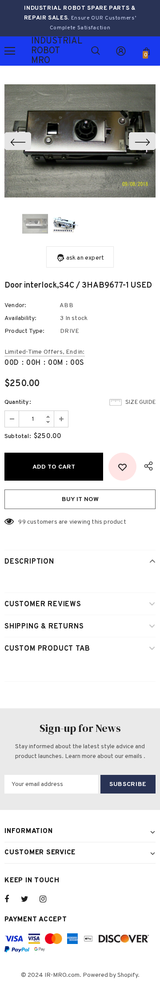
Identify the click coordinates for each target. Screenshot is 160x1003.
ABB (66, 305)
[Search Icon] (95, 51)
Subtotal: (17, 436)
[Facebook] (12, 899)
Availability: (20, 318)
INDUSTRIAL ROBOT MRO (42, 51)
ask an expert (85, 258)
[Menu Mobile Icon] (9, 51)
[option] (80, 140)
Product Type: (24, 331)
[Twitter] (29, 899)
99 (21, 522)
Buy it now (80, 499)
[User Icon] (121, 51)
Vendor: (15, 305)
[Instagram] (48, 899)
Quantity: (17, 402)
